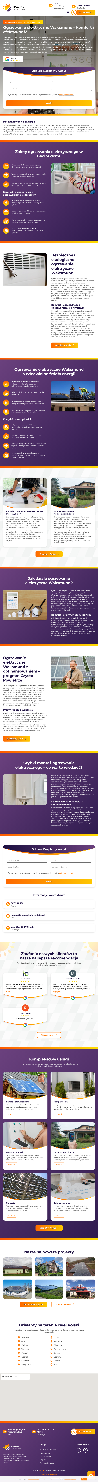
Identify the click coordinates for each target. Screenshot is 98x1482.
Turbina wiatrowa (46, 1456)
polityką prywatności (66, 95)
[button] (68, 12)
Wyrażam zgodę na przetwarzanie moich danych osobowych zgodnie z (41, 95)
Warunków (73, 1479)
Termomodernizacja (47, 1463)
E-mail (56, 3)
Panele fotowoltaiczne (48, 1450)
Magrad (41, 1470)
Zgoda (84, 1479)
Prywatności (68, 1479)
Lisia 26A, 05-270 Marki (22, 927)
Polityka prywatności (49, 1474)
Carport (43, 1460)
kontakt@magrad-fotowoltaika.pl (28, 915)
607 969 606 (17, 903)
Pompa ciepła (45, 1453)
